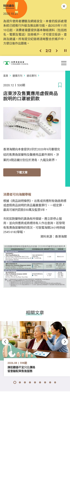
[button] (40, 50)
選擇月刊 (17, 75)
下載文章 (22, 172)
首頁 (5, 75)
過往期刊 (31, 75)
